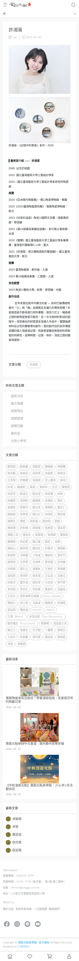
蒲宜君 (61, 528)
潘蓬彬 (36, 569)
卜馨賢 (49, 630)
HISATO (37, 610)
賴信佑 (36, 548)
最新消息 (17, 396)
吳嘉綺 (36, 480)
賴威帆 (21, 487)
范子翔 (36, 630)
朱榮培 (24, 514)
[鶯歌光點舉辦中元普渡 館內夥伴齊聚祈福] (39, 727)
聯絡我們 (54, 909)
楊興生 (11, 521)
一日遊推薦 (40, 909)
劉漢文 (24, 494)
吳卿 (57, 541)
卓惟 (10, 644)
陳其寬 (61, 514)
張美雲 (49, 528)
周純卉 (11, 603)
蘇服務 (36, 500)
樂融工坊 (12, 535)
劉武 (47, 541)
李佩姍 (61, 569)
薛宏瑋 (36, 582)
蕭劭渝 (49, 637)
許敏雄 (24, 480)
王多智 (11, 480)
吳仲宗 (44, 487)
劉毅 (57, 521)
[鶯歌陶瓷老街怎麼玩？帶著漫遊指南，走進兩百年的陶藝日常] (39, 681)
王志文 (11, 596)
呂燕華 (24, 562)
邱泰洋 (11, 582)
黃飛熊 (49, 507)
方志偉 (49, 582)
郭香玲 (24, 507)
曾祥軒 (24, 575)
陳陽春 (49, 466)
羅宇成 (24, 582)
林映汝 (61, 473)
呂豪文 (61, 575)
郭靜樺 (45, 623)
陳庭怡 (49, 555)
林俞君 (24, 541)
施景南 (11, 562)
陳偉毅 (61, 548)
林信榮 (36, 473)
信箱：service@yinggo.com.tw (21, 887)
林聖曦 (61, 466)
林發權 (24, 637)
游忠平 (61, 555)
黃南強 (36, 528)
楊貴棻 (49, 603)
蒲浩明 (46, 521)
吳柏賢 (11, 575)
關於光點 (8, 909)
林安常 (11, 494)
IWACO (50, 610)
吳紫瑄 (39, 535)
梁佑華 (36, 589)
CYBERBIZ (23, 946)
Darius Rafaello (52, 596)
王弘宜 (49, 575)
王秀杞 (49, 569)
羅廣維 (11, 541)
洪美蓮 (24, 555)
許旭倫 (61, 562)
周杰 (60, 500)
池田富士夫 (60, 623)
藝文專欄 (17, 403)
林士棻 (24, 603)
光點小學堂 (18, 441)
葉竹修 (61, 582)
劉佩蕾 (24, 466)
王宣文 (11, 637)
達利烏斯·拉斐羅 (29, 596)
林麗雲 (11, 500)
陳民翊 (24, 610)
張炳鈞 (24, 500)
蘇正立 (11, 630)
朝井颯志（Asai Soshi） (21, 623)
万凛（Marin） (16, 616)
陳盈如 (64, 535)
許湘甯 (34, 364)
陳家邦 (66, 487)
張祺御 (52, 535)
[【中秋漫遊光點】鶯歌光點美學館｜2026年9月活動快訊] (39, 769)
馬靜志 (24, 630)
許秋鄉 (24, 528)
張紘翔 (11, 610)
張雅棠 (36, 466)
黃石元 (24, 569)
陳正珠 (36, 507)
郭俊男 (11, 555)
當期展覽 (17, 418)
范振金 (61, 589)
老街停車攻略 (24, 909)
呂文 (54, 487)
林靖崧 (49, 514)
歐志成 (36, 494)
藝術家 (15, 433)
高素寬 (34, 521)
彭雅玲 (49, 548)
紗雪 (10, 487)
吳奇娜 (49, 494)
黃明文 (61, 630)
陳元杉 (36, 514)
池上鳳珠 (50, 480)
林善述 (24, 473)
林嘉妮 (49, 473)
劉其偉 (11, 466)
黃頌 (32, 487)
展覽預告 (17, 411)
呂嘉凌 (36, 603)
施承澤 (36, 575)
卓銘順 (21, 644)
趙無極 (11, 514)
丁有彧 (36, 555)
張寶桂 (11, 507)
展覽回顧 (17, 426)
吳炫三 (64, 480)
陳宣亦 (27, 535)
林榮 (60, 494)
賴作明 (24, 548)
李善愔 (11, 589)
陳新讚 (11, 528)
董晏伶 (49, 589)
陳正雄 (36, 541)
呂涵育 (36, 562)
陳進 (22, 521)
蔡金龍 (49, 562)
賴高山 (11, 548)
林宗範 (11, 473)
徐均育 (36, 637)
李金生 (24, 589)
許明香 (11, 569)
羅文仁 (61, 507)
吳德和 (49, 500)
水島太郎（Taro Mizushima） (46, 616)
